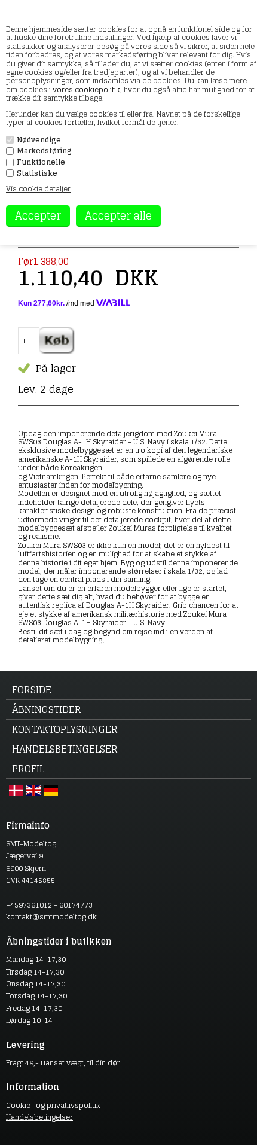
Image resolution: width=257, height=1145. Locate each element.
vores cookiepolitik (86, 89)
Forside (31, 689)
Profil (28, 768)
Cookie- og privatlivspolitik (53, 1105)
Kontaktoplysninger (65, 729)
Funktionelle (41, 162)
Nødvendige (39, 140)
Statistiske (37, 173)
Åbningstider (46, 709)
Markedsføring (44, 151)
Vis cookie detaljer (38, 188)
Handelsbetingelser (65, 749)
